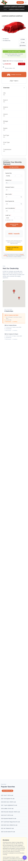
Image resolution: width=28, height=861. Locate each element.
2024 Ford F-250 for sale (7, 815)
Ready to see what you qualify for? (12, 248)
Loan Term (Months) (10, 208)
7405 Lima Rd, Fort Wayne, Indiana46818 (14, 336)
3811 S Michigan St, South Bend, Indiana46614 (14, 318)
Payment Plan (8, 173)
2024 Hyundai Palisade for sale (8, 818)
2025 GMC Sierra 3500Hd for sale (9, 825)
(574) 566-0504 (7, 64)
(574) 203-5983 (8, 320)
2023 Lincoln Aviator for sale (8, 831)
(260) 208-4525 (8, 337)
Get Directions (8, 321)
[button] (14, 291)
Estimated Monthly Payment (14, 225)
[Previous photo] (4, 26)
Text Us (22, 64)
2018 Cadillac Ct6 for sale (7, 808)
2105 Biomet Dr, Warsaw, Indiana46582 (13, 327)
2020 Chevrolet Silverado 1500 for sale (10, 812)
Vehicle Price (8, 180)
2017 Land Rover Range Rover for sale (10, 821)
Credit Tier (8, 215)
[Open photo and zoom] (14, 26)
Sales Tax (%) (8, 194)
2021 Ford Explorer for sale (7, 798)
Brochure (23, 45)
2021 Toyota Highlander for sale (9, 805)
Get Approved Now (14, 167)
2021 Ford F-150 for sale (7, 795)
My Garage (20, 2)
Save (23, 42)
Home (5, 9)
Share (23, 39)
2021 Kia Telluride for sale (7, 828)
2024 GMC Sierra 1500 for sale (8, 802)
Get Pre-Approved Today (14, 51)
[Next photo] (24, 26)
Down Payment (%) (9, 201)
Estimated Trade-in (9, 187)
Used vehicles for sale (7, 790)
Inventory (15, 321)
